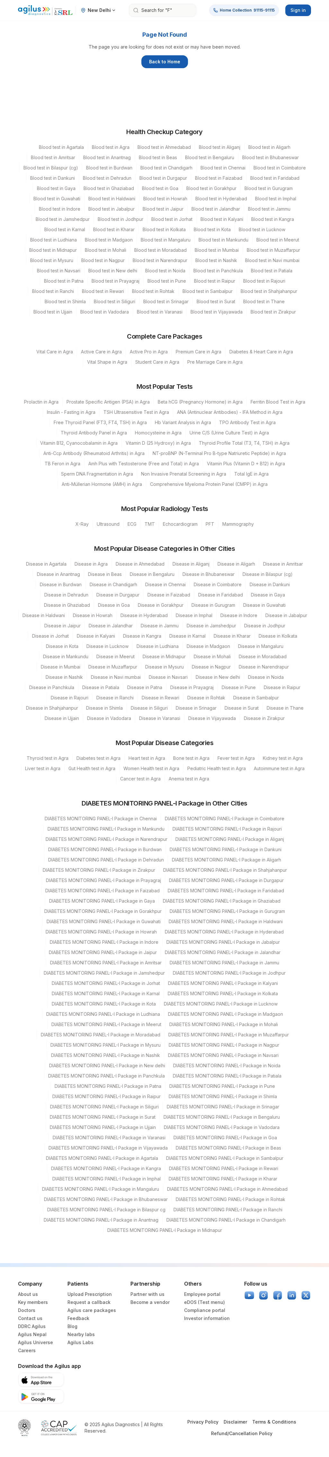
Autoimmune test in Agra (279, 768)
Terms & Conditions (274, 1422)
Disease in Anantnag (58, 574)
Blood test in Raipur (214, 281)
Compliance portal (204, 1310)
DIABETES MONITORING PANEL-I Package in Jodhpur (229, 973)
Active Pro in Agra (149, 351)
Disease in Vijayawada (212, 718)
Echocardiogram (180, 524)
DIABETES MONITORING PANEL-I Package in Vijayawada (108, 1148)
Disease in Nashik (64, 677)
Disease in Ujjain (62, 718)
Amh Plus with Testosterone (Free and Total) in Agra (143, 463)
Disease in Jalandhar (111, 625)
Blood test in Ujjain (52, 311)
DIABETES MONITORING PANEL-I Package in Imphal (106, 1178)
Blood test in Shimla (65, 301)
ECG (132, 524)
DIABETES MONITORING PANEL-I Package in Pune (222, 1086)
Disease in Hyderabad (144, 615)
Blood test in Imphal (275, 198)
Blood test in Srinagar (166, 301)
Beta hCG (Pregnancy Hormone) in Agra (200, 402)
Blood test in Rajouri (264, 281)
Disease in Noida (266, 677)
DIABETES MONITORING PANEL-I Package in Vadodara (222, 1127)
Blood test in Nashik (216, 260)
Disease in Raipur (282, 687)
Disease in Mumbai (60, 666)
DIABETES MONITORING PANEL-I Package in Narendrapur (106, 839)
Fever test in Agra (236, 758)
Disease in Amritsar (283, 564)
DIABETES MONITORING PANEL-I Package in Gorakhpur (103, 911)
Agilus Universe (35, 1342)
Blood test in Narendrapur (160, 260)
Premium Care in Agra (198, 351)
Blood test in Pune (166, 281)
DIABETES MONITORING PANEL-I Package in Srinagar (223, 1106)
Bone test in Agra (191, 758)
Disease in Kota (62, 646)
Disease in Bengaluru (152, 574)
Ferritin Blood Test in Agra (278, 402)
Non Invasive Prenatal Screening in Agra (183, 474)
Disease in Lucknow (107, 646)
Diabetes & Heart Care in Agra (261, 351)
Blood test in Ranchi (53, 291)
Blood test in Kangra (272, 219)
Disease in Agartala (46, 564)
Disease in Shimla (104, 708)
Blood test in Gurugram (269, 188)
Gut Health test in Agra (91, 768)
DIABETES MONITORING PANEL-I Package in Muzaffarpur (228, 1034)
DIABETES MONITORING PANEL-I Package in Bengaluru (222, 1117)
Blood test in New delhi (112, 270)
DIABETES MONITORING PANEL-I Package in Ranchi (227, 1209)
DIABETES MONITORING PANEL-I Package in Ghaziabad (221, 901)
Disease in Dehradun (66, 594)
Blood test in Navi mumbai (272, 260)
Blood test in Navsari (58, 270)
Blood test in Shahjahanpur (269, 291)
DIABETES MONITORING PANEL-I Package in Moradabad (100, 1034)
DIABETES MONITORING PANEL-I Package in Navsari (223, 1055)
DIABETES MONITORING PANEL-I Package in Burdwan (105, 849)
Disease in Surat (242, 708)
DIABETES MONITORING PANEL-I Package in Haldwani (226, 921)
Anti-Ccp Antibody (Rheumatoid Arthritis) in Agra (94, 453)
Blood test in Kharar (114, 229)
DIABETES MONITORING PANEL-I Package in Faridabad (226, 890)
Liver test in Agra (42, 768)
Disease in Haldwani (43, 615)
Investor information (207, 1318)
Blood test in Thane (264, 301)
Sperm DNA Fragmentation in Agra (97, 474)
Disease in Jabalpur (286, 615)
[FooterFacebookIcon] (277, 1295)
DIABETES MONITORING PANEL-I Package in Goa (225, 1137)
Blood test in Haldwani (111, 198)
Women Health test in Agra (151, 768)
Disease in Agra (91, 564)
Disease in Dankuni (270, 584)
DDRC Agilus (32, 1326)
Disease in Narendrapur (264, 666)
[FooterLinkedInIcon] (292, 1295)
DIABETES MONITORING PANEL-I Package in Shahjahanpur (225, 870)
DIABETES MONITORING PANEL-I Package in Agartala (102, 1158)
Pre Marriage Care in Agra (215, 362)
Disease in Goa (114, 605)
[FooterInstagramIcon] (263, 1295)
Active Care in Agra (101, 351)
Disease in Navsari (168, 677)
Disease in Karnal (187, 636)
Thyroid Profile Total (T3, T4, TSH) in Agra (244, 443)
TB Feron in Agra (62, 463)
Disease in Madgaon (208, 646)
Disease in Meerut (115, 656)
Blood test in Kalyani (221, 219)
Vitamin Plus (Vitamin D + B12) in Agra (246, 463)
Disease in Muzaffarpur (112, 666)
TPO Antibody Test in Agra (247, 422)
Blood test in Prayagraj (115, 281)
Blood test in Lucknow (262, 229)
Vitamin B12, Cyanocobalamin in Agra (79, 443)
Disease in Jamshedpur (211, 625)
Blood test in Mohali (105, 250)
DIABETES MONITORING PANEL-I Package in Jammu (224, 962)
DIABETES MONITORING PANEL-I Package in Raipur (106, 1096)
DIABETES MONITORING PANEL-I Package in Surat (103, 1117)
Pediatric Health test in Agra (216, 768)
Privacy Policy (202, 1422)
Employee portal (202, 1294)
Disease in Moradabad (263, 656)
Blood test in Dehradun (107, 178)
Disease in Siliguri (149, 708)
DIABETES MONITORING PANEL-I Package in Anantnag (101, 1220)
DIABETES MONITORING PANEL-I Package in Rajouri (227, 829)
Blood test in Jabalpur (111, 209)
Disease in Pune (239, 687)
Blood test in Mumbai (217, 250)
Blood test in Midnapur (53, 250)
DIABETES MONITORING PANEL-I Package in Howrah (101, 931)
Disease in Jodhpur (264, 625)
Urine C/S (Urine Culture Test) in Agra (229, 432)
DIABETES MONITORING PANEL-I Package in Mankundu (106, 829)
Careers (27, 1350)
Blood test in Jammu (269, 209)
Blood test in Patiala (271, 270)
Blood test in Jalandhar (215, 209)
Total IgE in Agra (251, 474)
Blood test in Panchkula (218, 270)
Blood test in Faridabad (274, 178)
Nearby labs (81, 1334)
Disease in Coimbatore (218, 584)
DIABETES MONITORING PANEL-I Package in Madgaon (225, 1014)
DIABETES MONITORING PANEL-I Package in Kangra (106, 1168)
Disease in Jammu (160, 625)
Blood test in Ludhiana (53, 239)
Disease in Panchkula (51, 687)
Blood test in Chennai (222, 167)
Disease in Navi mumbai (116, 677)
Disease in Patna (144, 687)
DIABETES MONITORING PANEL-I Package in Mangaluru (100, 1189)
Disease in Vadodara (109, 718)
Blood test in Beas (158, 157)
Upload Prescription (89, 1294)
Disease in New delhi (218, 677)
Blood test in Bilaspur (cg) (50, 167)
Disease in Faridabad (220, 594)
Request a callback (89, 1302)
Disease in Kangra (142, 636)
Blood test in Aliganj (219, 147)
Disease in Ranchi (115, 697)
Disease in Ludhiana (158, 646)
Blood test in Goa (160, 188)
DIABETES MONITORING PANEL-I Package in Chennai (101, 818)
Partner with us (147, 1294)
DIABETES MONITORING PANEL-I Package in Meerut (106, 1024)
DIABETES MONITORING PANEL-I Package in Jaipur (103, 952)
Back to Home (164, 61)
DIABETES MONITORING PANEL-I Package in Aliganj (229, 839)
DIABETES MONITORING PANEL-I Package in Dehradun (106, 859)
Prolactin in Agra (41, 402)
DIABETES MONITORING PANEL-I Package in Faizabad (102, 890)
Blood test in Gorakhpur (211, 188)
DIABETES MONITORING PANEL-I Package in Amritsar (106, 962)
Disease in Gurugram (213, 605)
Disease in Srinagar (196, 708)
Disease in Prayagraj (192, 687)
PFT (210, 524)
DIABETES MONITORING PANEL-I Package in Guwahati (104, 921)
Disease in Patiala (100, 687)
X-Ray (82, 524)
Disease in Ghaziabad (67, 605)
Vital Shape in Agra (107, 362)
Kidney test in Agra (283, 758)
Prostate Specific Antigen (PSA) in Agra (108, 402)
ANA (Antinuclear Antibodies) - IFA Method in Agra (229, 412)
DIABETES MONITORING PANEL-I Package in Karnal (106, 993)
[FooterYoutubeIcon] (249, 1295)
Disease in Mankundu (65, 656)
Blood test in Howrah (165, 198)
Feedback (78, 1318)
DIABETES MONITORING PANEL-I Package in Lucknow (221, 1003)
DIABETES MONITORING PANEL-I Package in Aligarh (226, 859)
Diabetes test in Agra (98, 758)
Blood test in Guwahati (56, 198)
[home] (45, 10)
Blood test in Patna (64, 281)
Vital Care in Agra (54, 351)
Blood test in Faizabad (218, 178)
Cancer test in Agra (140, 778)
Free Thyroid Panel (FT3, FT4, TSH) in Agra (100, 422)
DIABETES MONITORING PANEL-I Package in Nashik (105, 1055)
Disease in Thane (285, 708)
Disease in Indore (238, 615)
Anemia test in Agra (189, 778)
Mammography (238, 524)
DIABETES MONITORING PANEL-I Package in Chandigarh (226, 1220)
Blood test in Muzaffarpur (273, 250)
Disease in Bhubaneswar (208, 574)
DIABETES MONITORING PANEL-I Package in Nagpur (224, 1045)
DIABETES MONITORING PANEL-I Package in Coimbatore (224, 818)
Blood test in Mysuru (51, 260)
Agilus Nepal (32, 1334)
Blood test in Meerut (277, 239)
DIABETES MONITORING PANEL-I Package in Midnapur (164, 1230)
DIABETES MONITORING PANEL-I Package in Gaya (102, 901)
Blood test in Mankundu (223, 239)
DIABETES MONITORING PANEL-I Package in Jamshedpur (104, 973)
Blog (72, 1326)
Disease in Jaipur (62, 625)
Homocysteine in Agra (158, 432)
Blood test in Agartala (61, 147)
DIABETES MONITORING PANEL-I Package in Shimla (223, 1096)
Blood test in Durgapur (163, 178)
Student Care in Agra (157, 362)
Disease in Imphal (194, 615)
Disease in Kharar (232, 636)
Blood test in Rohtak (153, 291)
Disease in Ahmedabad (140, 564)
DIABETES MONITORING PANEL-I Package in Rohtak (230, 1199)
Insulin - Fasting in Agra (71, 412)
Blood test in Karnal (64, 229)
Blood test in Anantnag (107, 157)
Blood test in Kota (212, 229)
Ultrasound (108, 524)
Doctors (26, 1310)
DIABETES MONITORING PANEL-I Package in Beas (228, 1148)
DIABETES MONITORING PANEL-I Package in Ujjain (103, 1127)
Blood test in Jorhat (171, 219)
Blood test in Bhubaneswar (270, 157)
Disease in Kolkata (278, 636)
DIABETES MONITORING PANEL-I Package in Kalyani (223, 983)
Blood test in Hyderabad (221, 198)
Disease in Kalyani (96, 636)
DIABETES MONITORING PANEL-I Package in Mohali (223, 1024)
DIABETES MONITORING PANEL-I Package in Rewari (223, 1168)
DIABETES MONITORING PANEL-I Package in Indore (104, 942)
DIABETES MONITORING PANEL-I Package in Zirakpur (99, 870)
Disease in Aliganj (191, 564)
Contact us (30, 1318)
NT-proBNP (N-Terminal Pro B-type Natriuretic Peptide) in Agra (219, 453)
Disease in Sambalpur (256, 697)
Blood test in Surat (216, 301)
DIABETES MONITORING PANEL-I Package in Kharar (223, 1178)
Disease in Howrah (92, 615)
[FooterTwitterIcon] (306, 1295)
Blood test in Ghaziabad (109, 188)
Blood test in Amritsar (53, 157)
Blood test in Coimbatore (279, 167)
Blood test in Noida (165, 270)
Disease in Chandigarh (113, 584)
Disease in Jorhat (50, 636)
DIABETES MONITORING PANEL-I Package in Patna (108, 1086)
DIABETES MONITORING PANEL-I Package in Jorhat (106, 983)
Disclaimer (235, 1422)
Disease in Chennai (165, 584)
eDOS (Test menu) (204, 1302)
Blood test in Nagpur (103, 260)
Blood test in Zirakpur (273, 311)
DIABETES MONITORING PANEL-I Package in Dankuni (225, 849)
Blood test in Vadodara (104, 311)
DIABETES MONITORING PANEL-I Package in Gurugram (227, 911)
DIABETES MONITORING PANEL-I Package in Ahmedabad (227, 1189)
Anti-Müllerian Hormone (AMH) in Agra (102, 484)
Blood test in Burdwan (109, 167)
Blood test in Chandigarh (166, 167)
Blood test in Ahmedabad (164, 147)
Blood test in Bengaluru (209, 157)
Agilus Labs (80, 1342)
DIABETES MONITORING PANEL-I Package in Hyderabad (224, 931)
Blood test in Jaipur (163, 209)
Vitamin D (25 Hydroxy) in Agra (158, 443)
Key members (33, 1302)
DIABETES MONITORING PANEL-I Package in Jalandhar (222, 952)
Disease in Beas (105, 574)
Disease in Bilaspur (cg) (268, 574)
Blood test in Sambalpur (207, 291)
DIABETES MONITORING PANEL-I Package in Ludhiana (103, 1014)
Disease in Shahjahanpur (52, 708)
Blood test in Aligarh (269, 147)
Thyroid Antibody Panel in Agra (94, 432)
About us (28, 1294)
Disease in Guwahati (264, 605)
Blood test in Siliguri (114, 301)
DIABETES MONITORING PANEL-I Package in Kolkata (223, 993)
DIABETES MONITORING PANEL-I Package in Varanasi (109, 1137)
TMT (150, 524)
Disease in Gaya (268, 594)
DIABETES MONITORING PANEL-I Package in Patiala (227, 1076)
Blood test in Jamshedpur (63, 219)
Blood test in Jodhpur (120, 219)
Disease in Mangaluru (260, 646)
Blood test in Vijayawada (217, 311)
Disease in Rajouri (69, 697)
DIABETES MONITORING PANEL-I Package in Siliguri (104, 1106)
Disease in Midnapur (164, 656)
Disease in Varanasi (159, 718)
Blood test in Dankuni (52, 178)
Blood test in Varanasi (159, 311)
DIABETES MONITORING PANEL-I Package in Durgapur (226, 880)
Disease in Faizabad (168, 594)
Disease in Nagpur (211, 666)
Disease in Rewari (160, 697)
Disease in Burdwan (61, 584)
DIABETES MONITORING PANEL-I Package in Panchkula (106, 1076)
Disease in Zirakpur (264, 718)
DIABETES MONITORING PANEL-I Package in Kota (104, 1003)
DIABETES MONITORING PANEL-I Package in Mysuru (105, 1045)
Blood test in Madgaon (109, 239)
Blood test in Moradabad (160, 250)
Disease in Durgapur (117, 594)
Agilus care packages (91, 1310)
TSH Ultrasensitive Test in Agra (136, 412)
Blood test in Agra (110, 147)
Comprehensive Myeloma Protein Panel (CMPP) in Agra (209, 484)
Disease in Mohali (212, 656)
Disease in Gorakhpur (160, 605)
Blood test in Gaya (56, 188)
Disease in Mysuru (164, 666)
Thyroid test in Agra (47, 758)
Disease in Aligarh (236, 564)
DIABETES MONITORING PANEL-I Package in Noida (226, 1065)
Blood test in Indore (59, 209)
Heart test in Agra (147, 758)
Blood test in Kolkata (164, 229)
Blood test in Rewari (103, 291)
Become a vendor (150, 1302)
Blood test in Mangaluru (166, 239)
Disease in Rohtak (206, 697)
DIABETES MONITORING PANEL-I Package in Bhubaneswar (106, 1199)
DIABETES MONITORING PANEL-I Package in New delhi (107, 1065)
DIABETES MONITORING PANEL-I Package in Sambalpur (224, 1158)
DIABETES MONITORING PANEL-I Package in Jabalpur (223, 942)
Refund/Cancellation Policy (241, 1433)
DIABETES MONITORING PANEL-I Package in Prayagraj (103, 880)
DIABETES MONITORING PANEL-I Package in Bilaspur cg (106, 1209)
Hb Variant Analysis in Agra (183, 422)
